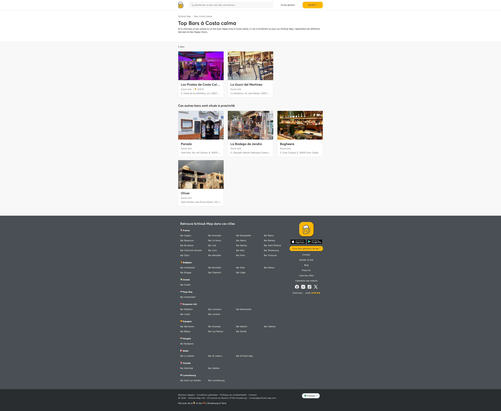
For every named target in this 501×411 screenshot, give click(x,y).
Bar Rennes (269, 240)
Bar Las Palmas (215, 331)
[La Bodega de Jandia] (250, 125)
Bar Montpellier (243, 235)
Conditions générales (207, 395)
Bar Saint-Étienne (272, 245)
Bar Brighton (186, 309)
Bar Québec (214, 368)
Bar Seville (241, 331)
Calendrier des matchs (306, 280)
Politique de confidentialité (233, 395)
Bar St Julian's (215, 356)
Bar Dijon (184, 255)
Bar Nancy (241, 240)
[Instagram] (303, 286)
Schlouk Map (184, 16)
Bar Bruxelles (214, 267)
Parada (186, 144)
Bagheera (287, 144)
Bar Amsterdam (188, 297)
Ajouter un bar (306, 260)
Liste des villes (306, 275)
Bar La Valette (187, 356)
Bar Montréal (186, 368)
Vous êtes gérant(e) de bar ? (306, 248)
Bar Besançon (187, 240)
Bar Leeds (185, 314)
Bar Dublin (185, 284)
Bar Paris (240, 255)
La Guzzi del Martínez (246, 84)
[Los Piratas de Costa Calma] (201, 65)
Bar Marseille (214, 255)
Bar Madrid (241, 326)
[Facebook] (296, 286)
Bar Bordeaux (187, 245)
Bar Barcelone (187, 326)
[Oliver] (201, 174)
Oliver (185, 193)
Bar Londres (214, 314)
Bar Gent (240, 267)
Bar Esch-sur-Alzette (190, 380)
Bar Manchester (244, 309)
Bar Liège (240, 272)
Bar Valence (270, 326)
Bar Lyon (212, 250)
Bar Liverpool (214, 309)
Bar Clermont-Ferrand (191, 250)
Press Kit (306, 270)
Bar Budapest (186, 343)
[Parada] (201, 125)
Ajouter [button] (312, 5)
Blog (306, 265)
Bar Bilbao (185, 331)
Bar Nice (240, 250)
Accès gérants (288, 5)
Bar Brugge (185, 272)
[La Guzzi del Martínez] (250, 65)
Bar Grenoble (214, 235)
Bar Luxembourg (216, 380)
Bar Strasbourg (271, 250)
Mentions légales (186, 395)
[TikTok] (309, 286)
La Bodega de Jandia (246, 144)
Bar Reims (269, 235)
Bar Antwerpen (187, 267)
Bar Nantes (241, 245)
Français (311, 395)
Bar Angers (185, 235)
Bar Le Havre (214, 240)
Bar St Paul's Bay (244, 356)
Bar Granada (214, 326)
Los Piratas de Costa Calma (201, 84)
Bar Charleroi (214, 272)
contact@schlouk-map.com (262, 398)
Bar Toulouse (270, 255)
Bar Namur (269, 267)
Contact (306, 254)
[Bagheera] (300, 125)
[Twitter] (315, 286)
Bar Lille (212, 245)
